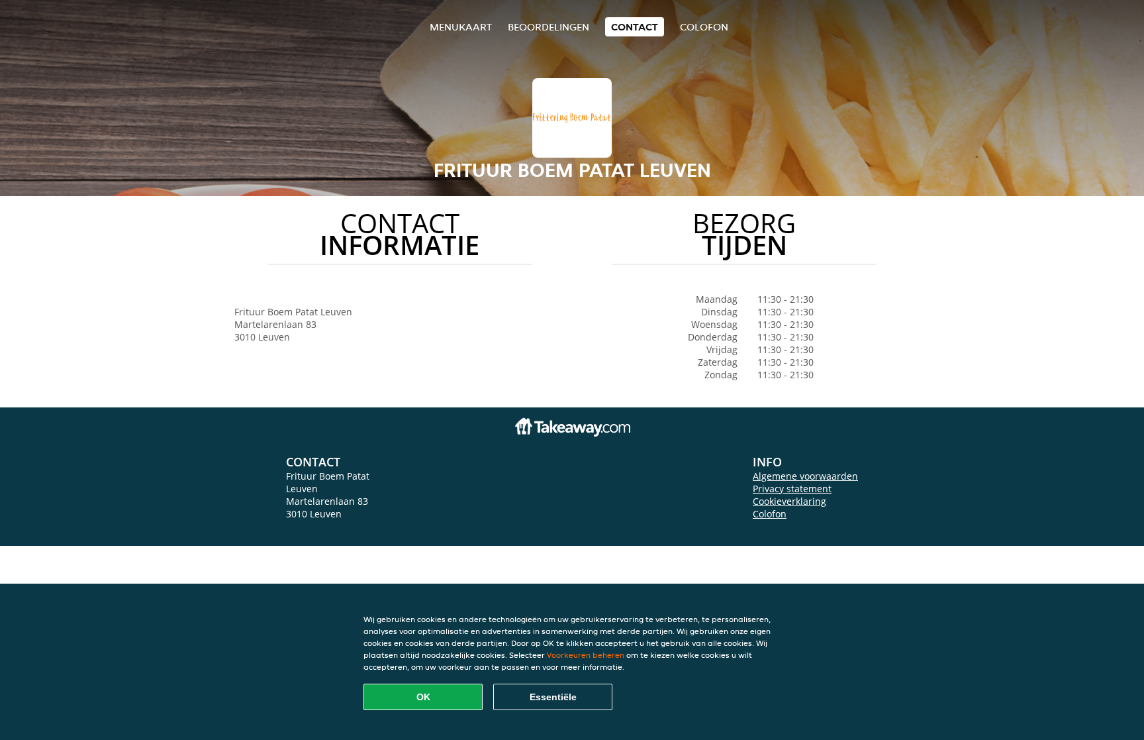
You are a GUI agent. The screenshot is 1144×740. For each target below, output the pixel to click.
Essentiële (553, 697)
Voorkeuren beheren (585, 655)
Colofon (770, 513)
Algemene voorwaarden (805, 476)
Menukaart (461, 27)
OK (423, 697)
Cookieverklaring (789, 501)
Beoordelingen (548, 27)
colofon (704, 27)
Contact (634, 27)
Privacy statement (792, 488)
